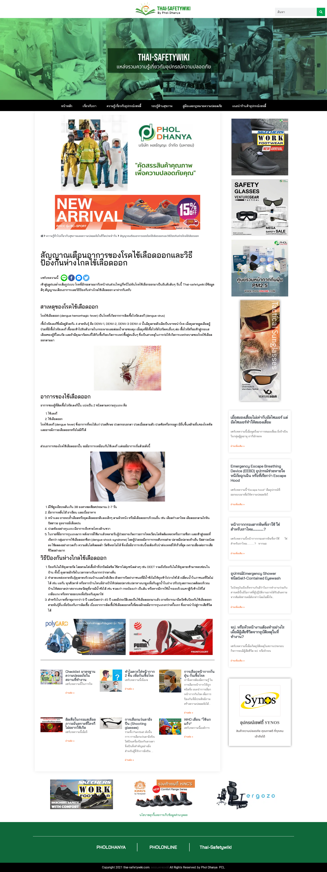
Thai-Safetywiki (216, 847)
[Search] (321, 12)
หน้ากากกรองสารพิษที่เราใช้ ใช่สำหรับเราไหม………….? (255, 526)
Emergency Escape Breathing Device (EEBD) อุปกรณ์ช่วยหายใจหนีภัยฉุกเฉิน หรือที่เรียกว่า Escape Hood (258, 473)
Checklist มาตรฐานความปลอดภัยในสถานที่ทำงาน (80, 675)
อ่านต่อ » (70, 692)
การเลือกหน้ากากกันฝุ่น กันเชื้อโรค (199, 673)
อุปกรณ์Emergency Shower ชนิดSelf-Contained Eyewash (256, 575)
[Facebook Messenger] (79, 278)
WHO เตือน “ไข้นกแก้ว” (197, 721)
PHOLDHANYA (111, 847)
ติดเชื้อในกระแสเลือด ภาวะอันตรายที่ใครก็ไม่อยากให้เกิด (80, 723)
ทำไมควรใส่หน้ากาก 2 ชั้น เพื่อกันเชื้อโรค (140, 673)
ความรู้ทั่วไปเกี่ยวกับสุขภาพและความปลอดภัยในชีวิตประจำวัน (81, 236)
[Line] (64, 278)
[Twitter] (86, 278)
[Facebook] (71, 278)
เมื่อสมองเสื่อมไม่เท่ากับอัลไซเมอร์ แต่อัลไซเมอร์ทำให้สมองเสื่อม (259, 419)
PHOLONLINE (163, 847)
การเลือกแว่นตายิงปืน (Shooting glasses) (138, 723)
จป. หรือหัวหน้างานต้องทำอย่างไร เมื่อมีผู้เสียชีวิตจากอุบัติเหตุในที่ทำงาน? (257, 632)
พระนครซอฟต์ (160, 867)
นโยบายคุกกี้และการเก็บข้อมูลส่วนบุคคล (163, 815)
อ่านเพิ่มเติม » (238, 446)
